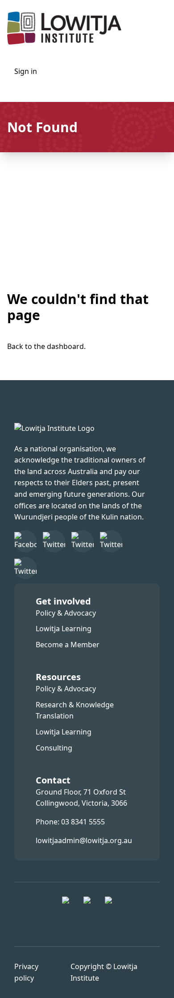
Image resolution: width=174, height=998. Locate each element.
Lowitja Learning (63, 628)
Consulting (54, 748)
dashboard (65, 346)
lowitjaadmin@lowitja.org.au (84, 840)
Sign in (25, 71)
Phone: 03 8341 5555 (70, 822)
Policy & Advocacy (66, 613)
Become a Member (67, 644)
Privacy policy (26, 972)
